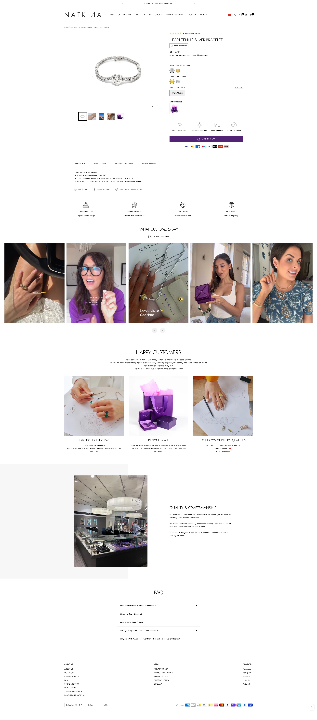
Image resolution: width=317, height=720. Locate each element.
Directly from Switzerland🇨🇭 (131, 189)
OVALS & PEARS (124, 15)
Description (79, 164)
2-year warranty (103, 189)
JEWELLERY (140, 15)
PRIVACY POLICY (161, 669)
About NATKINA (149, 164)
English (90, 705)
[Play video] (9, 319)
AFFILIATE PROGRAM (73, 691)
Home (66, 27)
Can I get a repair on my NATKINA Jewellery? (139, 630)
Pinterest (246, 684)
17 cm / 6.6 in (177, 93)
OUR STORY (69, 673)
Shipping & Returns (124, 164)
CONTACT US (70, 688)
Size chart (239, 87)
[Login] (246, 15)
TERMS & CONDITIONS (163, 673)
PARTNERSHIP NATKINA (74, 695)
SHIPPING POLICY (161, 680)
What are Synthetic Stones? (132, 622)
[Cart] (251, 15)
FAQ (66, 680)
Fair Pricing (82, 189)
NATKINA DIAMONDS (175, 15)
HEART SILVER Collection (79, 27)
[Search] (235, 15)
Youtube (246, 676)
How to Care (100, 164)
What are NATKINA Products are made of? (138, 605)
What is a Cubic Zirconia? (131, 614)
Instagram (247, 673)
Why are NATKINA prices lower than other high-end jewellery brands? (150, 639)
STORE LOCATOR (71, 684)
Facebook (247, 669)
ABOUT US (191, 15)
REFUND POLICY (161, 676)
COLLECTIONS (155, 15)
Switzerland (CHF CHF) (74, 705)
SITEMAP (158, 684)
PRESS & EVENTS (71, 676)
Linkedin (246, 680)
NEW (112, 15)
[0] (240, 15)
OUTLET (203, 15)
